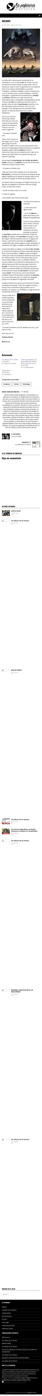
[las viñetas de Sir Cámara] (6, 664)
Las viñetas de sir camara (10, 359)
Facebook (6, 384)
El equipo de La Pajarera (9, 1310)
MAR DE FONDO (16, 670)
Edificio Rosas (16, 511)
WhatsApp (26, 384)
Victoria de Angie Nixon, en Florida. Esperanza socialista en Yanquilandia (24, 830)
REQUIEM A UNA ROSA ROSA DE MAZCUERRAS (22, 991)
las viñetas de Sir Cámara (20, 521)
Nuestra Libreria (7, 1316)
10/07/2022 (7, 25)
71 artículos (25, 392)
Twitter (16, 384)
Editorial (4, 1307)
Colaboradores (6, 1313)
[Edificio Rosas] (6, 515)
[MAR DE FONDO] (6, 813)
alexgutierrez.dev (31, 1392)
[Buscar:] (21, 1294)
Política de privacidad (8, 1325)
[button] (39, 15)
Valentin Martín (17, 25)
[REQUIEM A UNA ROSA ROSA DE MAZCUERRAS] (6, 1133)
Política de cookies (7, 1328)
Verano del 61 (6, 370)
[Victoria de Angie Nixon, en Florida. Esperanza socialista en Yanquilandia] (6, 833)
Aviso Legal (5, 1322)
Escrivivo (4, 1319)
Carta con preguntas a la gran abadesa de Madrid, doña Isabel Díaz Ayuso (29, 361)
